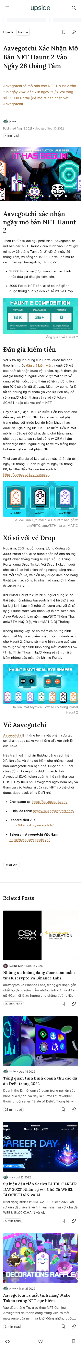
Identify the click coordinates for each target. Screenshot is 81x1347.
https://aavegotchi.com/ (49, 802)
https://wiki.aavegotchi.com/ (53, 811)
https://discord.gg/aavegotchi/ (31, 825)
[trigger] (74, 8)
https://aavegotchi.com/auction (26, 474)
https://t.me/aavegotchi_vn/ (29, 840)
